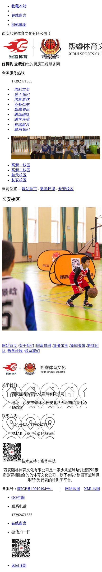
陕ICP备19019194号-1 (35, 489)
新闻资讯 (77, 346)
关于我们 (26, 346)
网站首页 (29, 189)
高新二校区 (20, 170)
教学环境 (47, 189)
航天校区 (19, 175)
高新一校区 (20, 165)
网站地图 (19, 25)
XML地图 (92, 489)
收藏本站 (19, 6)
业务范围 (60, 346)
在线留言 (19, 15)
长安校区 (19, 180)
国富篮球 (43, 346)
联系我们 (32, 351)
